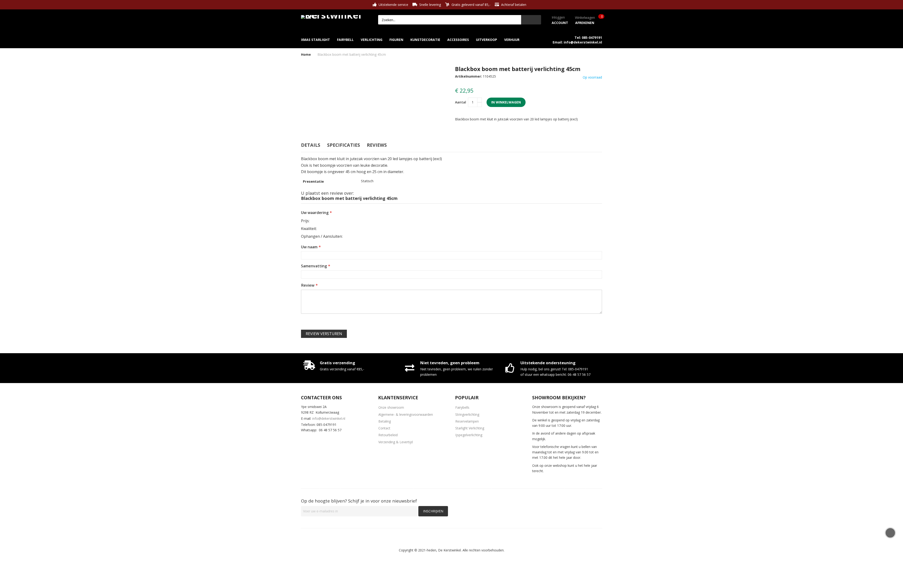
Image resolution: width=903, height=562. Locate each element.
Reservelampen (467, 421)
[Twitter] (318, 439)
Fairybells (462, 407)
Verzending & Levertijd (395, 442)
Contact (384, 428)
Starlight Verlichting (469, 428)
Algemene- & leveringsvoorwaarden (405, 414)
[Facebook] (304, 439)
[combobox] (449, 19)
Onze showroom (391, 407)
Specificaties (343, 145)
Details (310, 145)
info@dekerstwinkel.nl (328, 418)
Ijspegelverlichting (468, 435)
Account (560, 22)
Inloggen (558, 17)
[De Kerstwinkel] (332, 15)
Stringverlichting (467, 414)
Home (306, 54)
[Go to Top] (890, 532)
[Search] (531, 19)
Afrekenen (584, 22)
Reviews (377, 145)
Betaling (384, 421)
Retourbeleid (388, 435)
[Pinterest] (331, 439)
